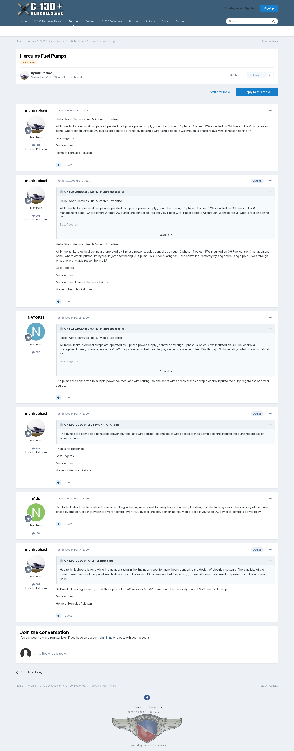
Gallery (90, 21)
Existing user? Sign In (240, 8)
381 (37, 145)
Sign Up (269, 8)
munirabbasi (44, 73)
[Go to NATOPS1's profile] (36, 332)
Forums (73, 21)
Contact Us (155, 707)
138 (37, 533)
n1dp (36, 498)
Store (165, 21)
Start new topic (220, 92)
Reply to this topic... (54, 653)
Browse (134, 21)
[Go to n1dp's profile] (36, 512)
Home (23, 21)
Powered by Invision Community (147, 745)
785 (37, 352)
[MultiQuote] (58, 165)
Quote (68, 164)
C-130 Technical (71, 77)
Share (236, 75)
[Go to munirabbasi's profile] (24, 75)
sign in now (107, 637)
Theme (137, 707)
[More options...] (271, 110)
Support (181, 21)
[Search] (273, 21)
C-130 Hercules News (47, 21)
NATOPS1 (36, 317)
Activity (150, 21)
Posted (73, 110)
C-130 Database (112, 21)
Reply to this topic (257, 92)
